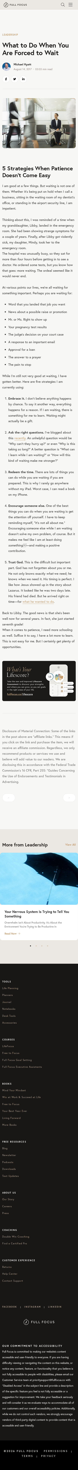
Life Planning (10, 988)
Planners (7, 995)
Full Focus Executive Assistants (22, 1066)
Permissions (56, 1451)
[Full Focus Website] (39, 1321)
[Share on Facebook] (5, 79)
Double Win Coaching (15, 1236)
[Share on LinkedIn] (23, 79)
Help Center (9, 1273)
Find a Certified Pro (14, 1243)
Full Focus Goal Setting (17, 1060)
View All (70, 844)
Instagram (32, 1306)
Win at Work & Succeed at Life (21, 1097)
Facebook (9, 1306)
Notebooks (9, 1009)
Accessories (9, 1022)
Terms (27, 1456)
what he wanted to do (38, 601)
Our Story (8, 1199)
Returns (7, 1267)
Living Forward (11, 1118)
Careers (7, 1206)
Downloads (9, 1169)
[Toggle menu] (70, 5)
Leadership (10, 34)
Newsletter (9, 1155)
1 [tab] (30, 946)
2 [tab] (36, 946)
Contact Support (12, 1280)
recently (20, 438)
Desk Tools (9, 1016)
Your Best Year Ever (14, 1111)
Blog (5, 1148)
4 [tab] (47, 946)
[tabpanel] (39, 896)
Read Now (11, 933)
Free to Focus (11, 1053)
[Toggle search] (63, 5)
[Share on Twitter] (14, 79)
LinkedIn (55, 1306)
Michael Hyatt (22, 64)
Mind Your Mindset (14, 1090)
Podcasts (7, 1162)
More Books (9, 1124)
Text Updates (10, 1176)
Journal (6, 1002)
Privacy (48, 1456)
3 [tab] (42, 946)
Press (5, 1213)
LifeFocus (8, 1046)
